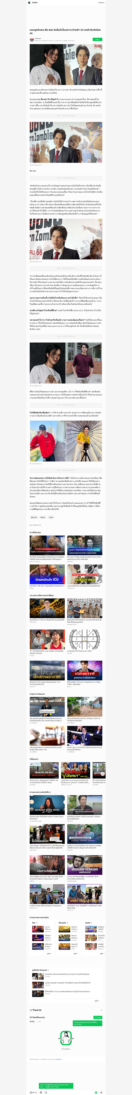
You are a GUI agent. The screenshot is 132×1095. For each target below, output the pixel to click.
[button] (33, 1092)
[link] (41, 1092)
